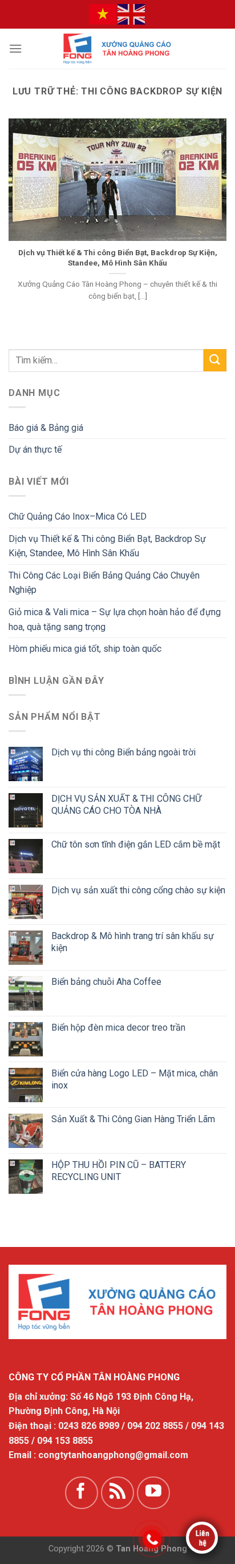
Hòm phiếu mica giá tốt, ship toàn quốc (85, 648)
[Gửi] (215, 360)
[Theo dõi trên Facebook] (81, 1493)
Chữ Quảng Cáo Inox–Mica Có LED (78, 516)
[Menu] (15, 48)
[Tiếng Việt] (103, 14)
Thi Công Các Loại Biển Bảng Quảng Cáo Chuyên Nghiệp (104, 583)
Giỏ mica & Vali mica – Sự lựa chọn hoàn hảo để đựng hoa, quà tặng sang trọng (115, 619)
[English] (132, 14)
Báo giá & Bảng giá (46, 427)
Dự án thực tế (35, 449)
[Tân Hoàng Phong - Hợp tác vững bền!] (117, 49)
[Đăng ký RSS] (117, 1493)
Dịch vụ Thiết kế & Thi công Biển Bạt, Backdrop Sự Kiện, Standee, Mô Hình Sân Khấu (117, 257)
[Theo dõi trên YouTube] (153, 1493)
